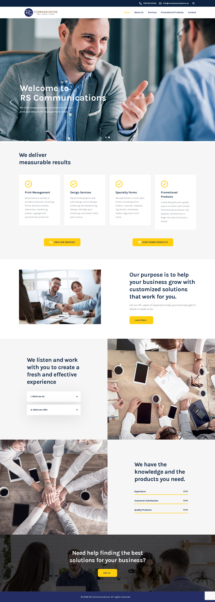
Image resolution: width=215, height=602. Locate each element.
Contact (192, 12)
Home (127, 12)
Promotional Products (172, 12)
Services (152, 12)
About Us (138, 12)
